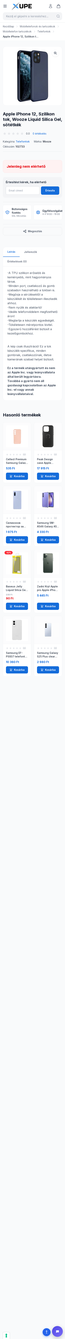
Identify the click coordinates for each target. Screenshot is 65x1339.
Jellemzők (30, 251)
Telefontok (44, 31)
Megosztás (35, 231)
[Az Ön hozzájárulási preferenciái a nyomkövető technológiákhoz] (6, 1335)
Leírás (11, 251)
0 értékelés (39, 133)
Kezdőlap (8, 26)
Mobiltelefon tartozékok (17, 31)
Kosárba (19, 476)
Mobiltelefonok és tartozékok (37, 26)
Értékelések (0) (17, 261)
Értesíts (50, 190)
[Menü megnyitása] (5, 6)
